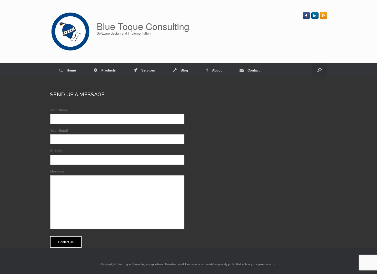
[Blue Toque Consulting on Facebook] (306, 15)
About (217, 70)
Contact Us (66, 242)
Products (108, 70)
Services (148, 70)
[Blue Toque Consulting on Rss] (323, 15)
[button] (319, 70)
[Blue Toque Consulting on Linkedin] (315, 15)
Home (71, 70)
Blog (184, 70)
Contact (253, 70)
